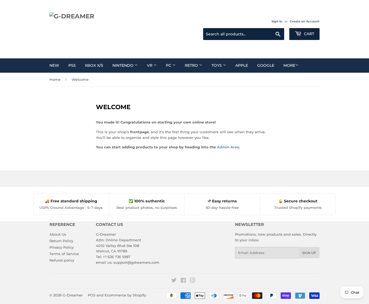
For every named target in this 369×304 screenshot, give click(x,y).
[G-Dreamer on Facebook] (183, 281)
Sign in (276, 21)
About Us (57, 234)
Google (265, 65)
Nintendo (123, 65)
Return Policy (61, 241)
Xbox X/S (94, 65)
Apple (241, 65)
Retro (192, 65)
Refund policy (61, 260)
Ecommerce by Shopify (125, 295)
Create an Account (305, 21)
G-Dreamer (73, 295)
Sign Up (309, 253)
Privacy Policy (61, 247)
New (54, 65)
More (289, 65)
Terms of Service (64, 254)
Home (55, 79)
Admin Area (228, 147)
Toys (217, 65)
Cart (308, 33)
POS (91, 295)
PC (169, 65)
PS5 (72, 65)
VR (150, 65)
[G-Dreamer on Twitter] (174, 281)
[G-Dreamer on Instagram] (192, 281)
